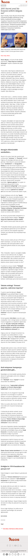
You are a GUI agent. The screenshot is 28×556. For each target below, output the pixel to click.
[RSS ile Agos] (20, 545)
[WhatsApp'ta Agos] (18, 545)
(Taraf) (2, 524)
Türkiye (3, 5)
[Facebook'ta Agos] (7, 545)
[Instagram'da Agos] (10, 545)
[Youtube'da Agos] (15, 545)
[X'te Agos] (12, 545)
